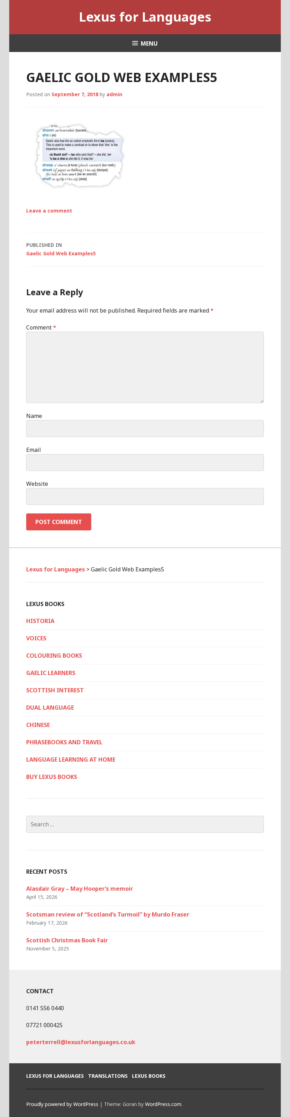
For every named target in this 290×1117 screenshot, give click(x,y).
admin (114, 94)
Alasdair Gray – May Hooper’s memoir (79, 888)
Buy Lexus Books (51, 777)
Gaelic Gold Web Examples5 (61, 249)
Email (33, 450)
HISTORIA (40, 621)
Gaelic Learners (50, 673)
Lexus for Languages (145, 16)
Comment (41, 327)
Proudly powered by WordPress (62, 1104)
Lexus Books (149, 1075)
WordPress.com (163, 1104)
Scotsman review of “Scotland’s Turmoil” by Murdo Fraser (107, 914)
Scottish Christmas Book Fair (67, 940)
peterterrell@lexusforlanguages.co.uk (80, 1042)
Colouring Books (54, 655)
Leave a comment (49, 210)
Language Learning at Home (70, 759)
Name (34, 416)
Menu (149, 43)
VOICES (36, 638)
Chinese (38, 725)
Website (37, 484)
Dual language (50, 707)
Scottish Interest (55, 690)
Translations (108, 1075)
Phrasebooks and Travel (64, 742)
